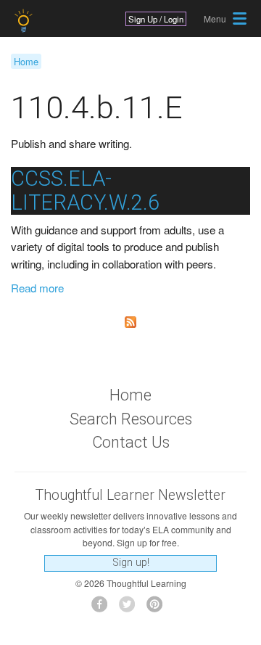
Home (26, 61)
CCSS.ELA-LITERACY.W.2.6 (85, 190)
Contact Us (131, 442)
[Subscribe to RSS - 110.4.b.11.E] (130, 322)
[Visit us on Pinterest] (158, 608)
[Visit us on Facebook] (103, 608)
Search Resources (131, 419)
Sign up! (130, 562)
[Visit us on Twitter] (131, 608)
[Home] (25, 21)
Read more (37, 287)
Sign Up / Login (155, 19)
